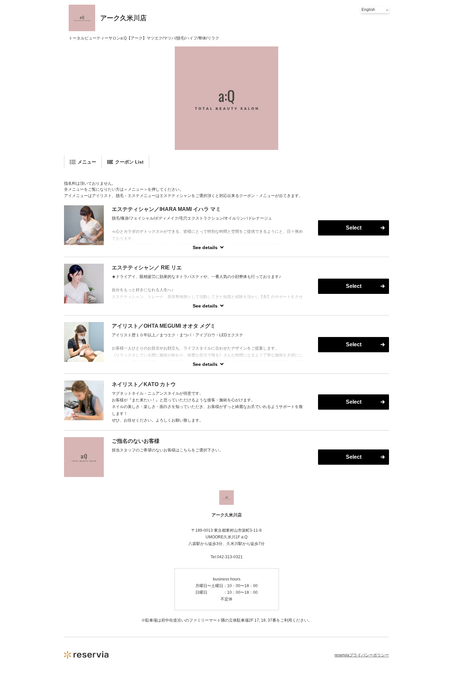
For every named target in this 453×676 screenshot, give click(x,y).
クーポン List (129, 162)
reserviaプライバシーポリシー (362, 655)
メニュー (87, 162)
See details (205, 247)
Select (353, 228)
